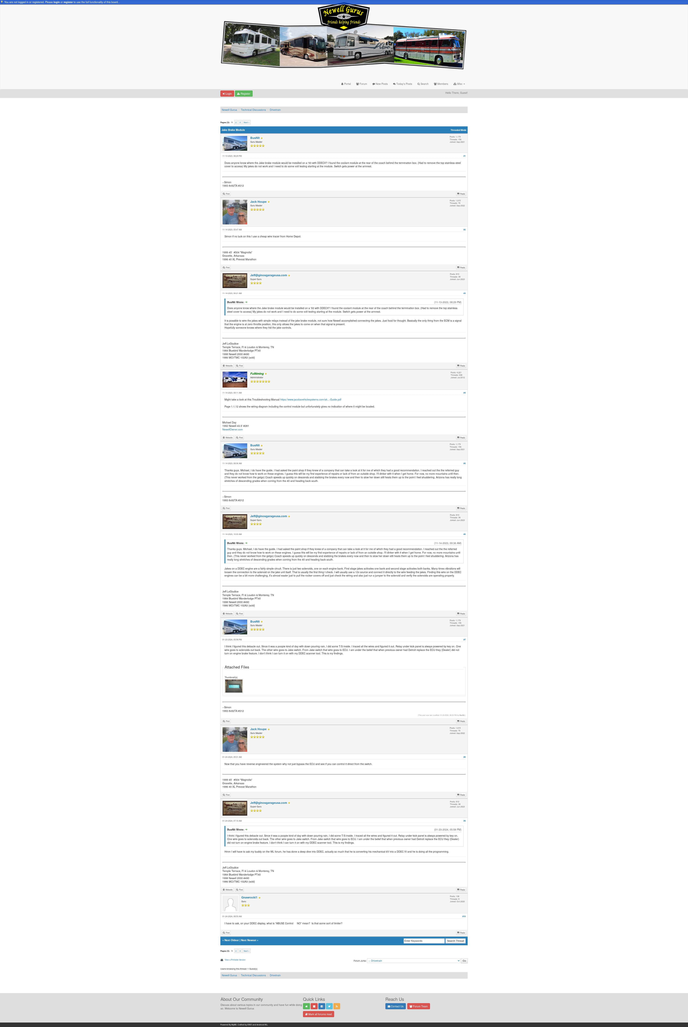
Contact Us (396, 1006)
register (68, 2)
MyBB (233, 1025)
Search (424, 84)
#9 (465, 820)
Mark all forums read (320, 1014)
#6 (465, 534)
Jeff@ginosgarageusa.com (268, 275)
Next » (246, 122)
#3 (465, 293)
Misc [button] (460, 84)
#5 (465, 463)
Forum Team (420, 1006)
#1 (465, 156)
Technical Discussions (253, 110)
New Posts (381, 84)
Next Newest (248, 940)
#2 (465, 229)
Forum (363, 84)
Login (228, 93)
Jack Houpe (258, 202)
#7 (465, 639)
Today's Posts (404, 84)
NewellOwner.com (232, 429)
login (57, 2)
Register (245, 93)
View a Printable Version (235, 959)
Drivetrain (275, 110)
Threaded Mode (458, 130)
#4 (465, 392)
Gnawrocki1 (249, 897)
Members (442, 84)
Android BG (262, 1025)
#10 (464, 916)
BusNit (255, 138)
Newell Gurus (229, 110)
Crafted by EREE (245, 1025)
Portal (347, 84)
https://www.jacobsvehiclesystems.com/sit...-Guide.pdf (310, 399)
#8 (465, 757)
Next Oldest (231, 940)
